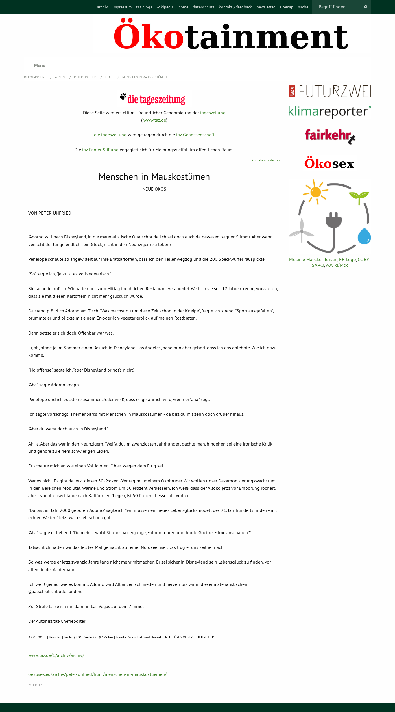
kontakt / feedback (235, 7)
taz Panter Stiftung (100, 149)
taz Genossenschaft (195, 134)
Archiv (60, 77)
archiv (102, 7)
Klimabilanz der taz (266, 160)
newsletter (265, 7)
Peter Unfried (85, 77)
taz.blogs (144, 7)
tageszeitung (213, 112)
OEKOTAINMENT (35, 77)
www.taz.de (154, 120)
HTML (109, 77)
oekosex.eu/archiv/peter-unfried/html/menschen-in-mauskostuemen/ (97, 674)
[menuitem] (102, 7)
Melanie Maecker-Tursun (313, 259)
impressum (122, 7)
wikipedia (165, 7)
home (183, 7)
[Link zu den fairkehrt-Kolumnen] (330, 136)
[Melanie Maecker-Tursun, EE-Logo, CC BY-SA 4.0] (330, 216)
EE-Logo (347, 259)
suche (303, 7)
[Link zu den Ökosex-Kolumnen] (330, 163)
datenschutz (203, 7)
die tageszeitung (110, 134)
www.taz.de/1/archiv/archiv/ (56, 655)
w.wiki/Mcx (337, 265)
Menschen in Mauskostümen (144, 77)
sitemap (287, 7)
